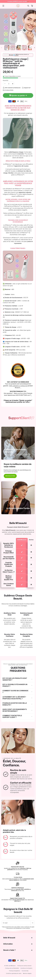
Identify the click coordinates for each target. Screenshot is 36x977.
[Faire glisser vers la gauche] (1, 47)
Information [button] (8, 944)
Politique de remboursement (24, 965)
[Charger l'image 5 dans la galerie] (30, 47)
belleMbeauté (12, 965)
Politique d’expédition (14, 970)
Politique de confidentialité (12, 968)
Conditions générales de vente (13, 973)
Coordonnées (25, 970)
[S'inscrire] (32, 923)
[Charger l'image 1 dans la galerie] (6, 47)
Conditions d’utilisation (26, 968)
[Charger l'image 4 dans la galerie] (24, 47)
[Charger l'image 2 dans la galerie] (12, 47)
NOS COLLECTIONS (10, 475)
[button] (3, 6)
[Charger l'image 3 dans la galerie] (18, 47)
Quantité (5, 80)
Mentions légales (27, 973)
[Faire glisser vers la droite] (34, 47)
